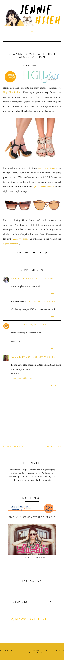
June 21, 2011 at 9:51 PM (42, 357)
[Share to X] (34, 253)
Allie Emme (19, 356)
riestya (16, 324)
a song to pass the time (21, 378)
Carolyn (17, 278)
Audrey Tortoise (21, 238)
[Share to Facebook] (40, 253)
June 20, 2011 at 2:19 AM (39, 278)
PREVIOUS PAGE (13, 446)
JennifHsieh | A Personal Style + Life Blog (35, 650)
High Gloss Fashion (12, 92)
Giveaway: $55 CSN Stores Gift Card (32, 517)
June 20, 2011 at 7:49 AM (41, 301)
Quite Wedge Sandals (43, 186)
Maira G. (38, 652)
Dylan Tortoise (10, 243)
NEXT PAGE (53, 446)
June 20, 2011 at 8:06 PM (37, 325)
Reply (55, 293)
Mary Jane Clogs (46, 168)
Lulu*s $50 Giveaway (32, 558)
